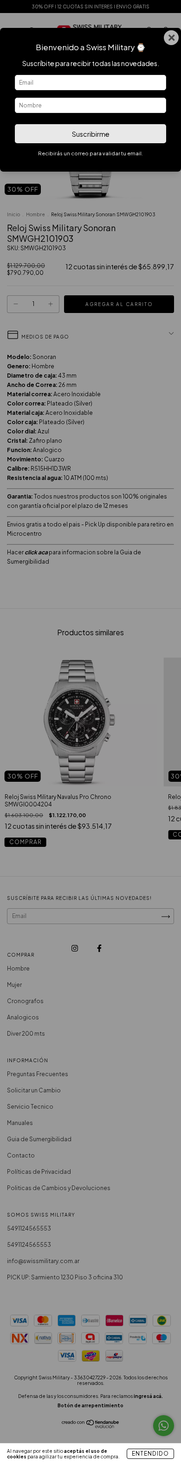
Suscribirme (91, 134)
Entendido (150, 1453)
